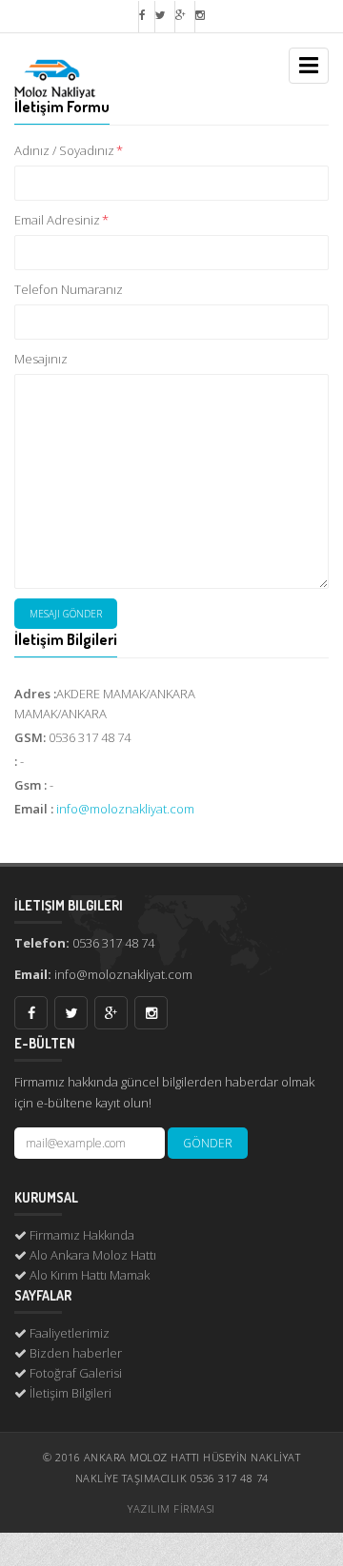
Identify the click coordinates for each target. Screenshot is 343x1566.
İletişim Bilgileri (70, 1392)
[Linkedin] (199, 16)
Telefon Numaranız (68, 289)
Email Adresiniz (61, 219)
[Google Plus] (180, 16)
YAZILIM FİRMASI (171, 1508)
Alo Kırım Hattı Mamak (90, 1274)
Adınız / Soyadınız (68, 150)
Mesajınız (41, 358)
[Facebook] (142, 16)
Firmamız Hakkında (82, 1234)
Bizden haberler (76, 1352)
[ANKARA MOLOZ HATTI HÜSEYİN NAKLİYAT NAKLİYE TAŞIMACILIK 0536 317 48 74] (81, 59)
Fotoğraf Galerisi (76, 1372)
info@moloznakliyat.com (125, 808)
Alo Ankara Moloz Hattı (93, 1254)
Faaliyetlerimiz (70, 1332)
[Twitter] (160, 16)
